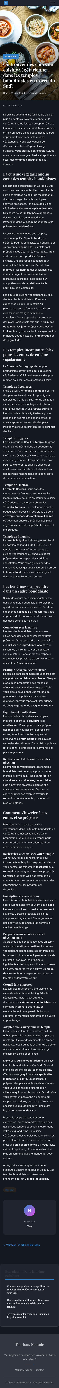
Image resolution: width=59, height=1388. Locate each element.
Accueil (6, 105)
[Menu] (53, 2)
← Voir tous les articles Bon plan (21, 1244)
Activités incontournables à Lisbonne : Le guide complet (28, 1315)
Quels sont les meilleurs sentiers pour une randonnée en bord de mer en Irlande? (28, 1303)
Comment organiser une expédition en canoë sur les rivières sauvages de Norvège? (28, 1290)
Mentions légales (23, 1370)
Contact (40, 1370)
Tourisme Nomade (30, 1344)
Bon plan (10, 56)
